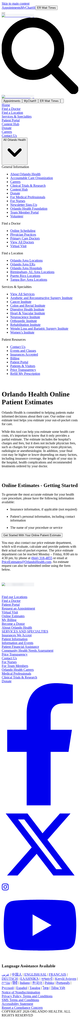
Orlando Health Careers (18, 669)
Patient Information (15, 639)
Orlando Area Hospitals (26, 268)
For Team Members (15, 666)
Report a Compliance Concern (22, 1007)
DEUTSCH (10, 979)
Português (63, 983)
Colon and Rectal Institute (27, 305)
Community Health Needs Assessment (27, 650)
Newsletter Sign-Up (23, 205)
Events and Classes (23, 350)
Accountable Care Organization (31, 178)
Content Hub (10, 124)
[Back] (3, 13)
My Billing (9, 620)
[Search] (62, 101)
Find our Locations (14, 597)
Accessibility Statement (17, 1004)
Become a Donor (13, 624)
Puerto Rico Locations (25, 276)
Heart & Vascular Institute (27, 313)
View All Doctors (22, 242)
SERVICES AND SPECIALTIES (25, 631)
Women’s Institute (22, 332)
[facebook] (40, 744)
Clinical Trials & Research (28, 185)
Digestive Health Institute (27, 309)
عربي (5, 974)
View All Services (22, 294)
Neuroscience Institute (25, 317)
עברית (6, 983)
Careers (7, 132)
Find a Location (12, 112)
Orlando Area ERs (22, 264)
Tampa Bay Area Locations (28, 279)
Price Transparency (23, 370)
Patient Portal (11, 120)
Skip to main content (15, 3)
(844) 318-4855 (41, 558)
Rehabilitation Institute (25, 324)
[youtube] (40, 925)
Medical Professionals (16, 673)
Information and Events (17, 643)
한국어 (37, 983)
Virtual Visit (18, 246)
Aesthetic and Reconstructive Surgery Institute (41, 298)
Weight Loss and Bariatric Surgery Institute (39, 328)
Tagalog (34, 988)
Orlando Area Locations (26, 260)
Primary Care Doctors (25, 238)
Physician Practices (23, 234)
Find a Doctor (11, 109)
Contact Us (9, 135)
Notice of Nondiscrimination (21, 992)
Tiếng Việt (58, 988)
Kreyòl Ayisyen (65, 979)
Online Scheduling (22, 230)
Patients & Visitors (22, 366)
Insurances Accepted (24, 354)
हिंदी (14, 983)
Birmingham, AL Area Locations (32, 272)
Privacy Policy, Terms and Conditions (27, 996)
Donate (7, 128)
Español (21, 988)
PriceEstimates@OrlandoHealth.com (26, 562)
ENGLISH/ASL (35, 974)
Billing (14, 358)
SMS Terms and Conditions (20, 1000)
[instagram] (40, 887)
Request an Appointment (18, 608)
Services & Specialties (17, 116)
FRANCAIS (57, 974)
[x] (40, 845)
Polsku (49, 983)
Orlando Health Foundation (28, 208)
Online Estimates (13, 616)
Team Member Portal (24, 212)
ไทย (46, 988)
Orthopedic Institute (23, 321)
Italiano (25, 983)
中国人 (17, 974)
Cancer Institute (20, 302)
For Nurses (17, 201)
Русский (8, 988)
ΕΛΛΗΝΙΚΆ (29, 979)
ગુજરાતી (47, 979)
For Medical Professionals (27, 197)
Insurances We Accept (17, 635)
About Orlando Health (25, 174)
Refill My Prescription (25, 373)
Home (6, 105)
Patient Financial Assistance (20, 646)
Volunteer (16, 216)
